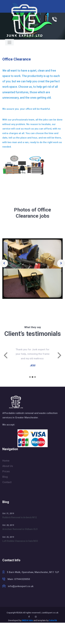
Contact (7, 482)
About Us (7, 466)
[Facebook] (29, 616)
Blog (5, 476)
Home (5, 460)
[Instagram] (35, 616)
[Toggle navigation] (9, 42)
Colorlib (53, 620)
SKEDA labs (27, 620)
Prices (6, 471)
